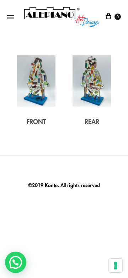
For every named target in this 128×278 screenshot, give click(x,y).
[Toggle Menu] (10, 17)
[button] (15, 262)
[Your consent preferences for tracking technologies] (115, 265)
